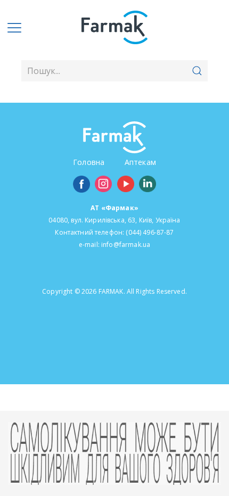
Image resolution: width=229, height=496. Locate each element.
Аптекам (140, 162)
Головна (88, 162)
